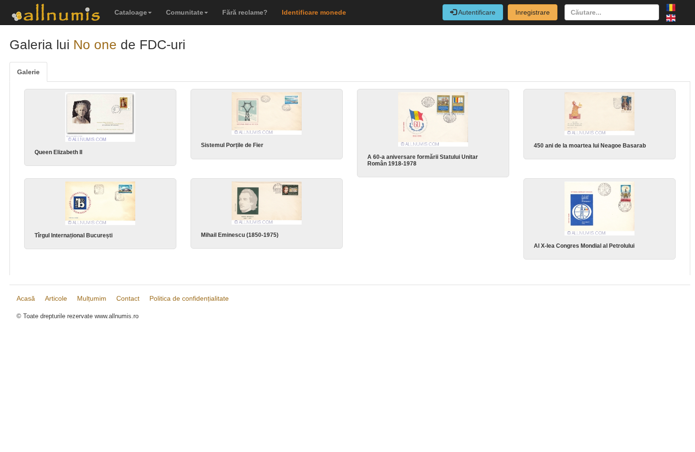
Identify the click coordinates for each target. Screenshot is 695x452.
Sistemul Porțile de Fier (232, 145)
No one (95, 44)
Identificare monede (314, 12)
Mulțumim (91, 298)
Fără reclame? (245, 12)
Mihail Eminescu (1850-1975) (239, 235)
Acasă (26, 298)
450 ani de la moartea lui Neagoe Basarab (590, 145)
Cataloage (130, 12)
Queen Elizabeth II (58, 152)
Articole (56, 298)
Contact (127, 298)
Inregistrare (532, 12)
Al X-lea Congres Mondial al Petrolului (584, 246)
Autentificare (476, 12)
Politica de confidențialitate (189, 298)
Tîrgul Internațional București (74, 235)
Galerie (28, 72)
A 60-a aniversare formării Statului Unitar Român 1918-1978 (422, 160)
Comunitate (184, 12)
